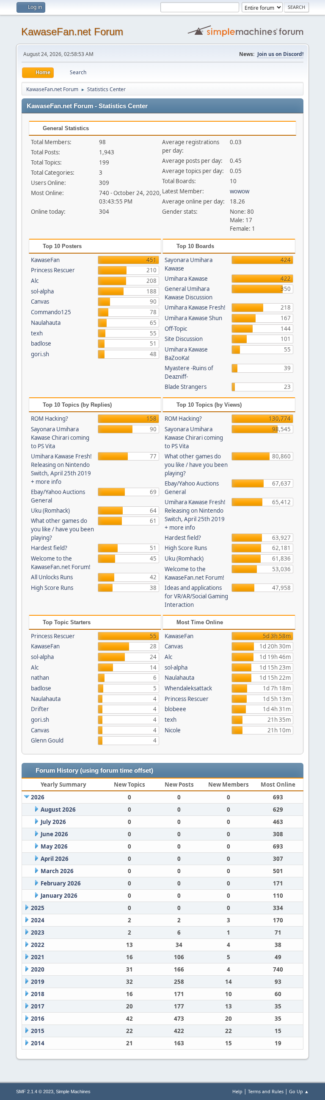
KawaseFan (45, 260)
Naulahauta (46, 323)
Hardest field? (49, 548)
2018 (37, 994)
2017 (37, 1006)
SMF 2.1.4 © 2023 (34, 1091)
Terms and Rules (266, 1091)
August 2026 (58, 809)
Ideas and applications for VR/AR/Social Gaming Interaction (196, 596)
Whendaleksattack (188, 688)
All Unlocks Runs (52, 577)
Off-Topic (176, 328)
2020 (37, 969)
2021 (37, 957)
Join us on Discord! (280, 54)
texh (37, 333)
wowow (239, 191)
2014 (37, 1043)
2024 (37, 920)
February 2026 (61, 883)
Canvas (40, 301)
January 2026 (59, 895)
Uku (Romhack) (50, 510)
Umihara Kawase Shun (193, 318)
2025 (37, 908)
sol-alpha (42, 291)
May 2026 (54, 846)
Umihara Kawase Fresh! (195, 307)
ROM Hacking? (49, 418)
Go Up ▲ (299, 1091)
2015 (37, 1031)
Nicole (173, 730)
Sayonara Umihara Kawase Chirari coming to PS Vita (60, 437)
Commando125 (51, 312)
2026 (37, 797)
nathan (40, 677)
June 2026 (54, 834)
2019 (37, 982)
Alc (35, 281)
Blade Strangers (186, 387)
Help (237, 1091)
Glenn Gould (47, 740)
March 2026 (57, 871)
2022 (37, 945)
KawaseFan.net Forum (72, 31)
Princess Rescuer (53, 270)
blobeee (175, 709)
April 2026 (55, 859)
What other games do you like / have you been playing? (62, 529)
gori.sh (40, 354)
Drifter (40, 709)
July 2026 (53, 822)
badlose (41, 343)
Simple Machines (73, 1091)
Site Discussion (184, 339)
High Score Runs (52, 588)
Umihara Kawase (186, 278)
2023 (37, 932)
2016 (37, 1018)
